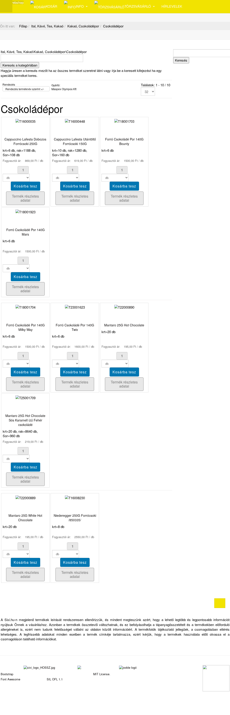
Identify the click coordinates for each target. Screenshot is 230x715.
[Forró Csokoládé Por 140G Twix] (75, 306)
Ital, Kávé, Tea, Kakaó (47, 26)
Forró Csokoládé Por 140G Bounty (124, 141)
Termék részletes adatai (25, 198)
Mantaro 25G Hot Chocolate (124, 325)
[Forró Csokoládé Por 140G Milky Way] (25, 306)
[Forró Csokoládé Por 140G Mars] (25, 211)
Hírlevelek (171, 6)
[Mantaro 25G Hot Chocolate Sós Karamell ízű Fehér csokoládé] (25, 397)
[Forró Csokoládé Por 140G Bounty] (124, 120)
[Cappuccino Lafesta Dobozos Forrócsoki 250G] (25, 120)
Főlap (23, 26)
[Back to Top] (219, 603)
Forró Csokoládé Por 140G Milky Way (25, 327)
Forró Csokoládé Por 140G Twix (75, 327)
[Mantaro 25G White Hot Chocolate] (25, 497)
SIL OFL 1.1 (55, 679)
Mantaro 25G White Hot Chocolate (25, 517)
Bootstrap (7, 674)
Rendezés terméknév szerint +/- (24, 89)
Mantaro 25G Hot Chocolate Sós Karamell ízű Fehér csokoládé (25, 420)
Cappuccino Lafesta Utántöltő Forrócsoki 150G (75, 141)
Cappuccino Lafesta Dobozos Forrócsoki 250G (25, 141)
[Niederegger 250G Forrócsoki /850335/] (75, 497)
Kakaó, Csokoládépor (83, 26)
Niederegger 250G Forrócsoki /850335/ (75, 517)
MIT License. (101, 674)
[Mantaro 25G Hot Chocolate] (124, 306)
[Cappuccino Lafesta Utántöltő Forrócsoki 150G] (75, 120)
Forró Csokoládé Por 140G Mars (25, 231)
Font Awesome (10, 679)
